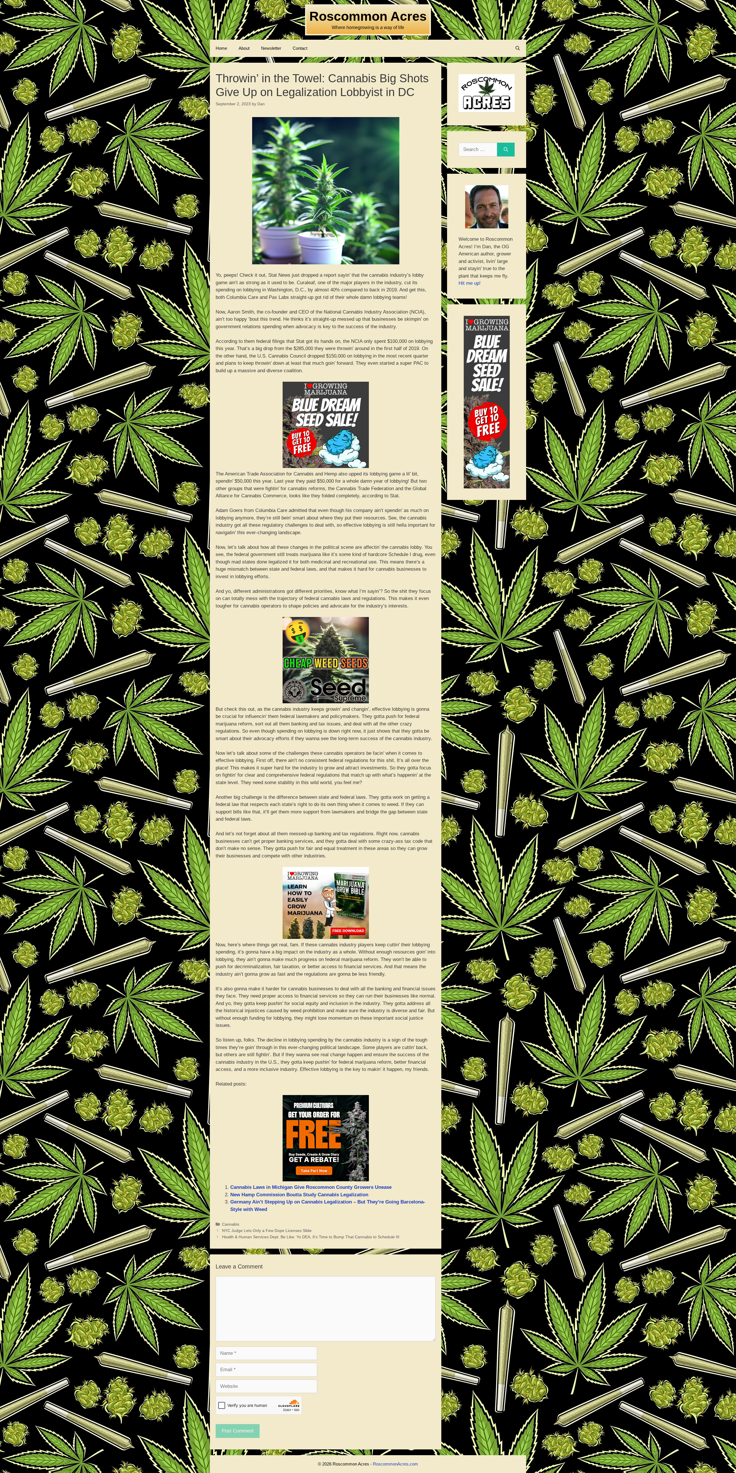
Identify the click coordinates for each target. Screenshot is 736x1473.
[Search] (506, 149)
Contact (300, 48)
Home (221, 48)
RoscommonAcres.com (395, 1463)
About (244, 48)
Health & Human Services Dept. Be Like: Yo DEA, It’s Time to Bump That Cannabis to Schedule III (310, 1237)
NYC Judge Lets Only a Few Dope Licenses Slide (267, 1230)
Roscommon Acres (368, 16)
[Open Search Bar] (517, 48)
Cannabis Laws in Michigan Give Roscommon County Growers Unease (311, 1187)
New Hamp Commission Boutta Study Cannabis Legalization (299, 1194)
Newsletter (271, 48)
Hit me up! (470, 283)
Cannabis (230, 1224)
